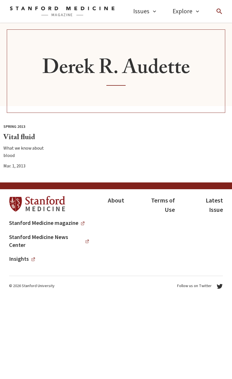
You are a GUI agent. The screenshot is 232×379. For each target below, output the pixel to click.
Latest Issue (214, 205)
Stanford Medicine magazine (43, 223)
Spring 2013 (14, 127)
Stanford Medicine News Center (38, 241)
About (116, 200)
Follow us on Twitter (194, 286)
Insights (19, 259)
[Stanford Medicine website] (37, 204)
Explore (182, 11)
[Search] (219, 11)
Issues (141, 11)
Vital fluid (19, 138)
